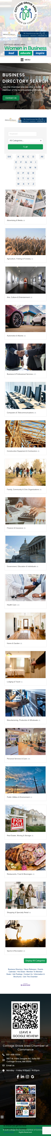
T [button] (23, 178)
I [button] (35, 162)
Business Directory (15, 969)
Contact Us (28, 974)
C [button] (28, 157)
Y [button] (28, 184)
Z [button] (33, 184)
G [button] (26, 162)
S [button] (18, 178)
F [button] (21, 162)
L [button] (25, 168)
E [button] (16, 162)
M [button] (30, 168)
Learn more (9, 1132)
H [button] (31, 162)
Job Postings (17, 974)
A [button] (18, 157)
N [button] (35, 168)
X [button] (23, 184)
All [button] (42, 157)
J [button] (15, 168)
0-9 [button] (9, 157)
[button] (35, 960)
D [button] (33, 157)
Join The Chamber (30, 977)
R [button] (33, 173)
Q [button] (28, 173)
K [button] (20, 168)
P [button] (23, 173)
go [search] (27, 147)
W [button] (18, 184)
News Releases (30, 969)
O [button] (18, 173)
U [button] (28, 178)
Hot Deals (21, 972)
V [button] (33, 178)
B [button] (23, 157)
